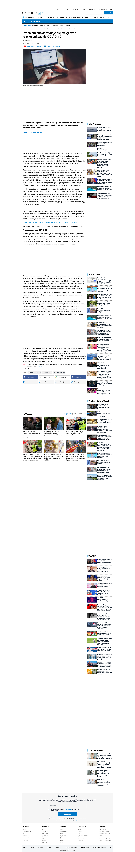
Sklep (111, 9)
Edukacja (62, 833)
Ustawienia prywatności (99, 847)
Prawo (79, 829)
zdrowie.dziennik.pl (33, 28)
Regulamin (58, 847)
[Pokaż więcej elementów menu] (112, 17)
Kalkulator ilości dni (104, 831)
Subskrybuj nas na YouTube (34, 46)
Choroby (80, 837)
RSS (111, 847)
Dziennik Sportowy (65, 25)
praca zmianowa (59, 372)
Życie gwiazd (63, 837)
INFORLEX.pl (76, 9)
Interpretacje (26, 838)
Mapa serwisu (85, 847)
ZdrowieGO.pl (92, 9)
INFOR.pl (59, 9)
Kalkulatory (103, 826)
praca (31, 372)
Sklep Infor (25, 840)
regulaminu (69, 809)
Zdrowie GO (42, 25)
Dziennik (24, 28)
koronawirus (47, 372)
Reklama (40, 847)
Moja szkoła (63, 835)
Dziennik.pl (45, 826)
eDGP (24, 833)
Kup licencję (40, 366)
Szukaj (110, 13)
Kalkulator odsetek (104, 837)
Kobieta (61, 829)
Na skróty (26, 826)
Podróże (44, 840)
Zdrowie (26, 21)
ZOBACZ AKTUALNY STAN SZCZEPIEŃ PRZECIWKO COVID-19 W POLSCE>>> (50, 223)
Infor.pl (24, 829)
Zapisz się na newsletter (53, 46)
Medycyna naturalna (83, 835)
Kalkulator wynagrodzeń (105, 840)
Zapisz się (67, 814)
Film (61, 838)
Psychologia (81, 838)
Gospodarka (45, 833)
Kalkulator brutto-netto (105, 838)
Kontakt (25, 847)
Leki (79, 833)
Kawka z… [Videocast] (52, 25)
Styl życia (80, 840)
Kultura (61, 842)
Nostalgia (35, 25)
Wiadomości (45, 835)
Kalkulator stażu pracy (105, 833)
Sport (43, 837)
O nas (32, 847)
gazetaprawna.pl (103, 9)
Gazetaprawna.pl (27, 831)
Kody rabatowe (63, 831)
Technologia (45, 831)
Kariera (49, 847)
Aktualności (35, 21)
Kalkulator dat (103, 829)
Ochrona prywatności (70, 847)
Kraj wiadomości (79, 414)
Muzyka (62, 840)
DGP (84, 9)
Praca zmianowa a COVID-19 (34, 132)
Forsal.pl (25, 835)
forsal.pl (67, 9)
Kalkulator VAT (103, 835)
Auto (43, 829)
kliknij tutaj (76, 820)
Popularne (68, 414)
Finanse (80, 831)
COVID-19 (38, 372)
